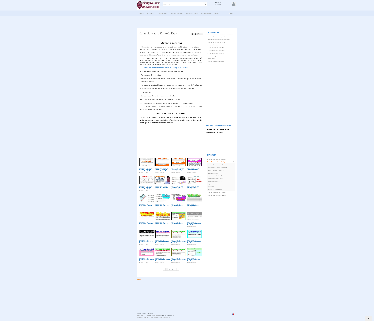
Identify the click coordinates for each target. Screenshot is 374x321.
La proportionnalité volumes (215, 53)
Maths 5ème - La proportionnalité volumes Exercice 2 (146, 241)
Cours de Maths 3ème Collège (216, 195)
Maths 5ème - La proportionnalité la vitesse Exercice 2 (162, 259)
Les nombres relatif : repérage (216, 42)
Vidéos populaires (177, 13)
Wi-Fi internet (150, 313)
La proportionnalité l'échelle (215, 47)
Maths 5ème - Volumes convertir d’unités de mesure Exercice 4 (161, 169)
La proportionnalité (212, 45)
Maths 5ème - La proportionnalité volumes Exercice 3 (194, 223)
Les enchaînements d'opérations (217, 37)
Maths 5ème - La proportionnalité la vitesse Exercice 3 (146, 259)
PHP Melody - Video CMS (168, 315)
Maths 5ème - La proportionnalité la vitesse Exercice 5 (178, 241)
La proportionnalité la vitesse (215, 50)
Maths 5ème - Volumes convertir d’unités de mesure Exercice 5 (145, 169)
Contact (217, 13)
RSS (140, 279)
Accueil (141, 13)
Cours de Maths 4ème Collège (216, 192)
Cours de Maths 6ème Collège (216, 159)
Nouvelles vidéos (192, 13)
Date (199, 34)
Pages (231, 13)
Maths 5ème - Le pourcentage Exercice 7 (146, 204)
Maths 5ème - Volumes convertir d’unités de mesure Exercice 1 (145, 187)
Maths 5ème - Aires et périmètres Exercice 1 (193, 186)
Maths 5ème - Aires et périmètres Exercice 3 (161, 186)
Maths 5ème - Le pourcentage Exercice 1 (177, 222)
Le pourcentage (212, 56)
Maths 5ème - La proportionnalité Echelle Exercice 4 (193, 259)
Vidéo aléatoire (206, 13)
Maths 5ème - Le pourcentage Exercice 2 (161, 222)
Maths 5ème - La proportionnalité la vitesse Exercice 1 (178, 259)
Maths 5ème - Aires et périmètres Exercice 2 (177, 186)
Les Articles (163, 13)
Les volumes (211, 58)
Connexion (218, 4)
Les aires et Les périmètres (215, 61)
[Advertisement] (187, 21)
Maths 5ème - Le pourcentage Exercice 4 (193, 204)
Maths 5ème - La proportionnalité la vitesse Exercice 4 (194, 241)
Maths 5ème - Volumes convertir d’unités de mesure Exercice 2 (193, 169)
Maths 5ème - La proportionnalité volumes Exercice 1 (162, 241)
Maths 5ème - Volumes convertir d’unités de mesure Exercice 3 (177, 169)
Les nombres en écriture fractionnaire (218, 39)
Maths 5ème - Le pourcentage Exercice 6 (161, 204)
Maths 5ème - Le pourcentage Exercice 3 (146, 222)
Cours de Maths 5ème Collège (216, 162)
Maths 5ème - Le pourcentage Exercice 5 (177, 204)
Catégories (151, 13)
